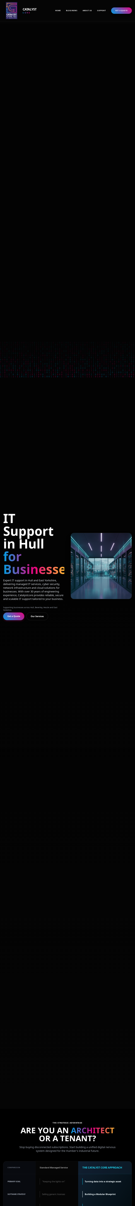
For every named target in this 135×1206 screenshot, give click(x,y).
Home (58, 11)
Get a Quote (121, 10)
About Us (87, 11)
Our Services (37, 616)
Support (101, 11)
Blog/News (71, 11)
